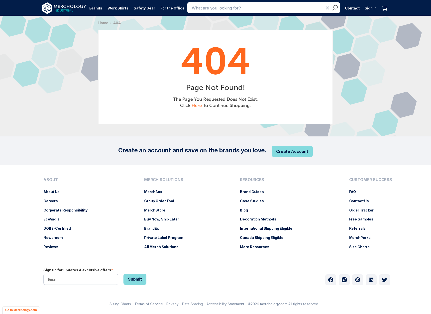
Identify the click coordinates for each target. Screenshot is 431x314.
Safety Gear (144, 8)
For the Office (172, 8)
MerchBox (155, 192)
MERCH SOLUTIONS (163, 179)
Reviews (53, 247)
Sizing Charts (120, 304)
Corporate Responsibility (68, 210)
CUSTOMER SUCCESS (370, 179)
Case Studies (254, 201)
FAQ (355, 192)
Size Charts (362, 247)
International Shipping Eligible (268, 228)
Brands (95, 8)
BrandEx (154, 228)
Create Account (292, 151)
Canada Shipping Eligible (264, 237)
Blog (246, 210)
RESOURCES (252, 179)
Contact (352, 8)
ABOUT (50, 179)
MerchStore (157, 210)
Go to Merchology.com (21, 310)
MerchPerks (362, 237)
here (197, 105)
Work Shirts (118, 8)
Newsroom (55, 237)
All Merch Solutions (163, 247)
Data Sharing (192, 304)
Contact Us (361, 201)
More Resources (257, 247)
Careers (53, 201)
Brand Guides (254, 192)
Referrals (360, 228)
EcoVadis (54, 219)
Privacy (172, 304)
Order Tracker (364, 210)
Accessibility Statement (225, 304)
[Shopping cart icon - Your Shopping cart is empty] (386, 13)
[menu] (66, 215)
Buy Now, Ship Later (164, 219)
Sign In (371, 8)
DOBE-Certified (59, 228)
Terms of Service (148, 304)
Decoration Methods (260, 219)
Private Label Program (166, 237)
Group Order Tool (161, 201)
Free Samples (363, 219)
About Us (54, 192)
